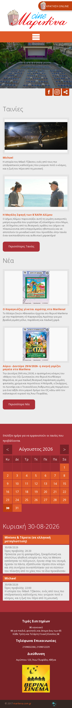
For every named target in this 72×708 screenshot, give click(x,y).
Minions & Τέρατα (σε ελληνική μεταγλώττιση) (28, 539)
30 (7, 508)
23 (7, 500)
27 (45, 500)
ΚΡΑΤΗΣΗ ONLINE (57, 6)
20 (45, 492)
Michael (8, 157)
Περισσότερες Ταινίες (21, 246)
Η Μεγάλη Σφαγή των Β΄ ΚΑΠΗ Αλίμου (27, 214)
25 (26, 500)
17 (17, 492)
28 (55, 500)
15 (64, 484)
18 (26, 492)
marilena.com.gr (22, 703)
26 (36, 500)
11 (26, 484)
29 (64, 500)
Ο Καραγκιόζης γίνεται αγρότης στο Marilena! (34, 309)
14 (55, 484)
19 (36, 492)
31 (17, 508)
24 (17, 500)
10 (17, 484)
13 (45, 484)
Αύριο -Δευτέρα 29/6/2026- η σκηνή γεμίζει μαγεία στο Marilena (32, 368)
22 (64, 492)
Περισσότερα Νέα (19, 404)
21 (55, 492)
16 (7, 492)
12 (36, 484)
